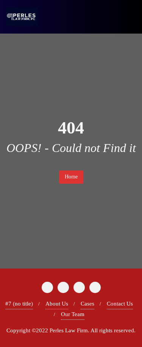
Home (71, 177)
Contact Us (120, 304)
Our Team (72, 314)
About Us (56, 304)
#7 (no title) (19, 304)
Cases (87, 304)
